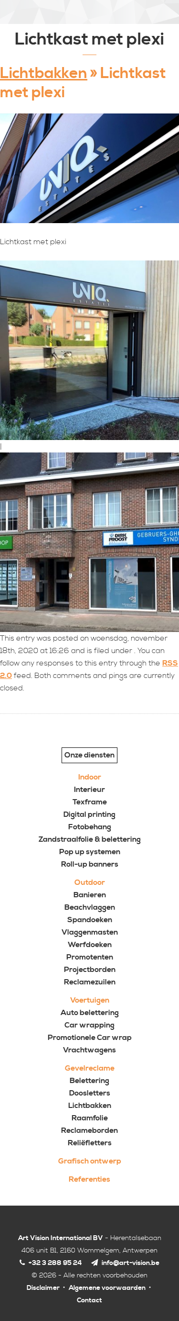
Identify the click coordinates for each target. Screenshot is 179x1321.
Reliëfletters (90, 1143)
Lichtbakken (43, 73)
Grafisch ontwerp (89, 1161)
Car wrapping (89, 1025)
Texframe (90, 802)
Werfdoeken (90, 944)
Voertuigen (89, 1000)
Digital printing (89, 814)
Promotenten (89, 957)
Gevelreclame (90, 1068)
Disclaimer (43, 1288)
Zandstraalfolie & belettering (90, 839)
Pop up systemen (89, 852)
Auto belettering (90, 1012)
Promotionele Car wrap (90, 1037)
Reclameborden (89, 1130)
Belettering (89, 1080)
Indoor (89, 777)
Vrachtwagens (89, 1050)
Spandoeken (89, 920)
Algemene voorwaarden (107, 1288)
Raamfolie (90, 1118)
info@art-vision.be (130, 1263)
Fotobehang (89, 827)
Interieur (89, 789)
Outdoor (89, 882)
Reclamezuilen (90, 982)
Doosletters (89, 1093)
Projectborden (90, 969)
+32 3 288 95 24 (54, 1263)
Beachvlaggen (89, 907)
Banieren (90, 895)
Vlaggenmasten (90, 932)
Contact (89, 1300)
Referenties (89, 1179)
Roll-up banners (89, 864)
